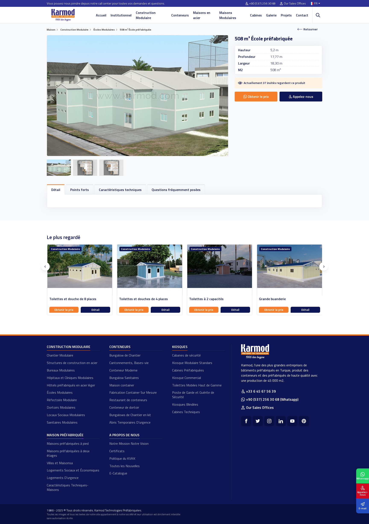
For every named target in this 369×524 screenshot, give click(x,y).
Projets (286, 15)
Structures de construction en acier (72, 362)
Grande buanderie (202, 299)
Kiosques (179, 346)
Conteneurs (180, 15)
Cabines (256, 15)
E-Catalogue (118, 473)
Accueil (101, 15)
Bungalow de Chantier (125, 355)
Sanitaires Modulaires (62, 422)
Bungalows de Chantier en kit (130, 414)
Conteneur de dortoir (124, 407)
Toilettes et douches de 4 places (73, 299)
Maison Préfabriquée (65, 434)
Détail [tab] (55, 189)
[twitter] (258, 421)
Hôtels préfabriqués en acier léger (71, 385)
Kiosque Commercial (186, 377)
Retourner (310, 29)
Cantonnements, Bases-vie (129, 362)
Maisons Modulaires (227, 15)
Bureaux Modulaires (61, 370)
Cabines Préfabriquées (188, 370)
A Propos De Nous (124, 434)
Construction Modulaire (146, 15)
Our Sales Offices (295, 3)
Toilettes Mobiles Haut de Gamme (197, 385)
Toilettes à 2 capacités (136, 299)
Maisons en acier (201, 15)
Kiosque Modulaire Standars (192, 362)
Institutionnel (121, 15)
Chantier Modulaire (60, 355)
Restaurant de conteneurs (128, 399)
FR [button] (316, 3)
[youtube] (292, 421)
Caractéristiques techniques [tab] (120, 189)
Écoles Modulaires (60, 392)
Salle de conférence (273, 299)
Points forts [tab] (79, 189)
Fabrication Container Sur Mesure (133, 392)
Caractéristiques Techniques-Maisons (67, 487)
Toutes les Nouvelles (124, 465)
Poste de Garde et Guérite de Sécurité (193, 394)
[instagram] (269, 421)
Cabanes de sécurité (186, 355)
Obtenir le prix (63, 309)
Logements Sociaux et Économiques (73, 470)
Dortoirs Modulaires (61, 407)
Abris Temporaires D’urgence (130, 422)
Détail (95, 309)
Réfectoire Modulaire (62, 399)
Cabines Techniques (186, 411)
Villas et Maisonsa (60, 462)
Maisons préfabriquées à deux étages (68, 453)
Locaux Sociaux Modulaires (66, 414)
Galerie (271, 15)
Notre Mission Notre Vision (129, 443)
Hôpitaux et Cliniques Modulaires (70, 377)
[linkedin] (281, 421)
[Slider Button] (45, 266)
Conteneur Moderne (123, 370)
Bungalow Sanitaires (124, 377)
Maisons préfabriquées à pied (68, 443)
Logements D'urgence (63, 477)
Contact (302, 15)
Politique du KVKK (122, 458)
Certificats (116, 451)
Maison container (121, 385)
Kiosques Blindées (185, 404)
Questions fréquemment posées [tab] (176, 189)
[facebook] (246, 421)
